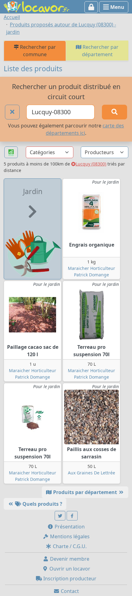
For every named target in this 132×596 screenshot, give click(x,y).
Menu (116, 7)
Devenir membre (69, 558)
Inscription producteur (69, 578)
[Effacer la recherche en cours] (12, 112)
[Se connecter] (91, 7)
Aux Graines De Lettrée (91, 473)
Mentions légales (69, 536)
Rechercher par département (99, 51)
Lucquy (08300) (91, 164)
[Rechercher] (114, 112)
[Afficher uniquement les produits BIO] (11, 152)
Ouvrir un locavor (69, 568)
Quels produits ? (41, 504)
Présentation (69, 526)
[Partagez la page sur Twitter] (60, 515)
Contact (69, 591)
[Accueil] (36, 6)
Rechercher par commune (37, 51)
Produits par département (85, 492)
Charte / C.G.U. (69, 546)
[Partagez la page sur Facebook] (72, 515)
